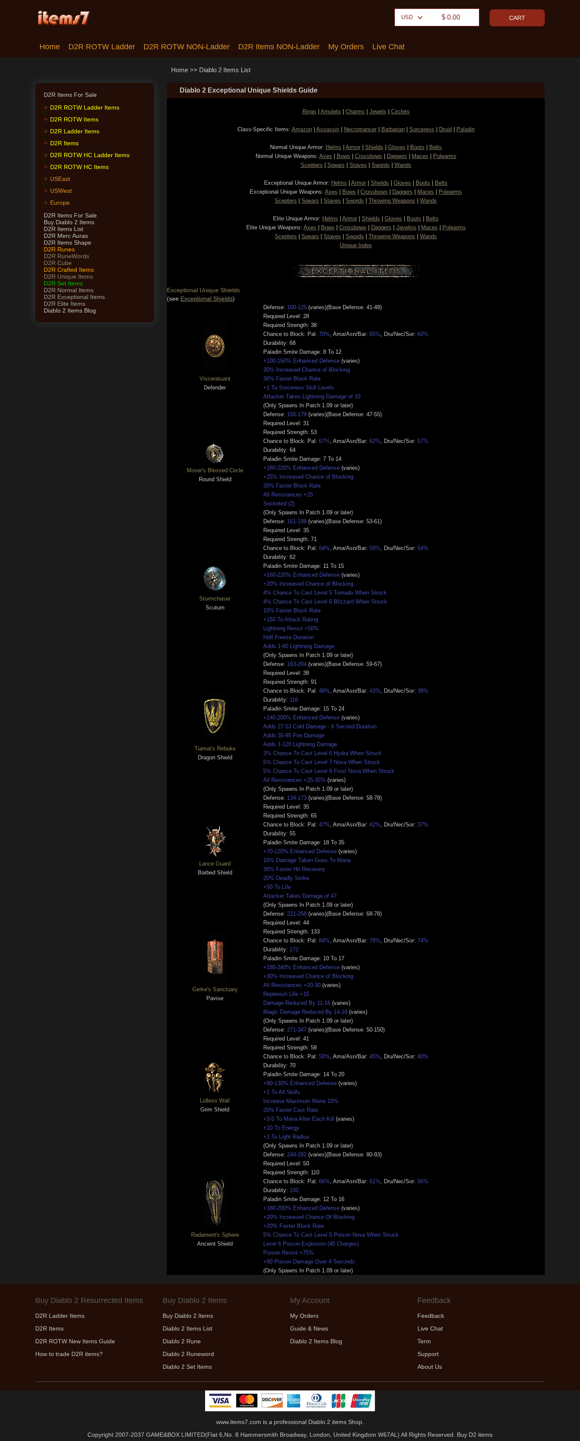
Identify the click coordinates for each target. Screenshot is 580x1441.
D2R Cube (58, 262)
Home (49, 46)
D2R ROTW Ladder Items (84, 107)
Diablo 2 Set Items (187, 1366)
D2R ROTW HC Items (79, 167)
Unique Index (356, 245)
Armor (353, 147)
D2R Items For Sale (70, 215)
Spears (336, 165)
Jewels (377, 111)
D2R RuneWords (66, 256)
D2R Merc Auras (66, 235)
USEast (60, 178)
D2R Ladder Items (74, 131)
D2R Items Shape (67, 242)
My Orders (346, 46)
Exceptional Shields (206, 298)
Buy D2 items (475, 1434)
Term (424, 1341)
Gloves (396, 147)
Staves (358, 165)
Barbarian (393, 129)
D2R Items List (63, 229)
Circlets (400, 111)
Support (428, 1354)
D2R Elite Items (64, 303)
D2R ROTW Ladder (101, 46)
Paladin (465, 129)
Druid (445, 129)
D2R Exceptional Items (74, 296)
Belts (435, 147)
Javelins (406, 227)
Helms (333, 147)
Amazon (302, 129)
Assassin (327, 129)
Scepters (312, 165)
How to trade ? (69, 1354)
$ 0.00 (451, 17)
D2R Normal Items (68, 290)
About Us (429, 1366)
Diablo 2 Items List (225, 69)
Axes (325, 156)
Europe (60, 202)
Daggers (397, 156)
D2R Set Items (63, 283)
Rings (309, 111)
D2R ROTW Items (74, 119)
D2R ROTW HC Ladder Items (90, 155)
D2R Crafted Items (69, 269)
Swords (381, 165)
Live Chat (388, 46)
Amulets (331, 111)
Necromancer (360, 129)
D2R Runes (59, 249)
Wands (402, 165)
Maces (420, 156)
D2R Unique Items (68, 276)
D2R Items (64, 143)
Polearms (444, 156)
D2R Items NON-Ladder (279, 46)
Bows (343, 156)
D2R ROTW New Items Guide (75, 1341)
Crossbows (368, 156)
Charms (355, 111)
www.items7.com (238, 1421)
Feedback (430, 1315)
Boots (417, 147)
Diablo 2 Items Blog (70, 310)
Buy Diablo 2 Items (69, 222)
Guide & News (309, 1328)
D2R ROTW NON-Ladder (187, 46)
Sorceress (421, 129)
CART (517, 17)
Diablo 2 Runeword (188, 1354)
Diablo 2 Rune (182, 1341)
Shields (374, 147)
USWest (61, 190)
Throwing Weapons (392, 200)
